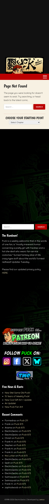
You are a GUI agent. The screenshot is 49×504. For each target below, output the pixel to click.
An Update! (10, 403)
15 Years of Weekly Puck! (17, 396)
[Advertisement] (24, 30)
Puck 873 (18, 424)
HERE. (5, 272)
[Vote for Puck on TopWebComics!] (24, 379)
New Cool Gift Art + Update (18, 399)
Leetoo (42, 499)
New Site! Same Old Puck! (17, 392)
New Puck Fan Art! (14, 406)
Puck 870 (21, 441)
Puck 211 (24, 420)
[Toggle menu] (45, 76)
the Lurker (10, 455)
